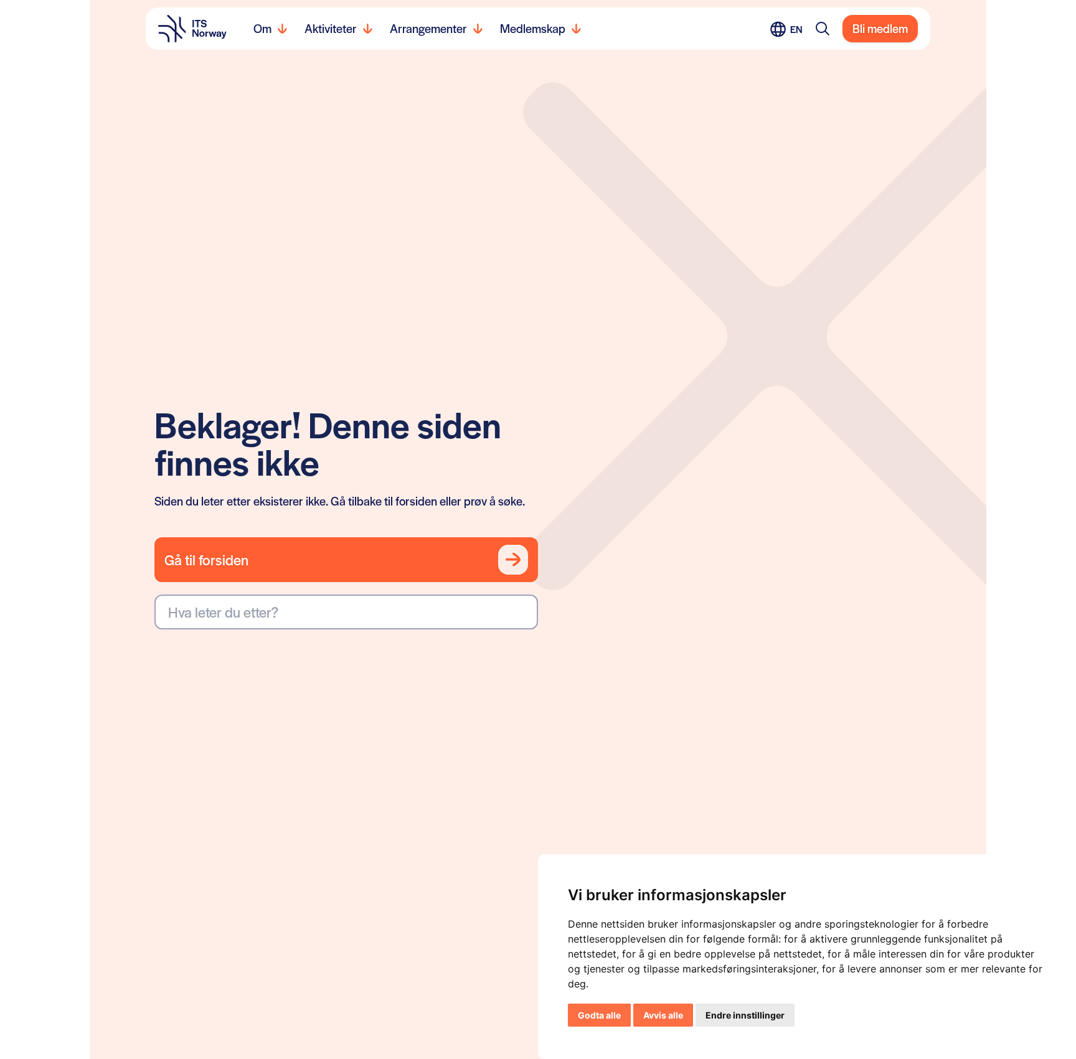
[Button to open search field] (822, 28)
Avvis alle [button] (663, 1015)
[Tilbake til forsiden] (192, 28)
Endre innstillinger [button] (745, 1015)
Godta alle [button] (599, 1015)
